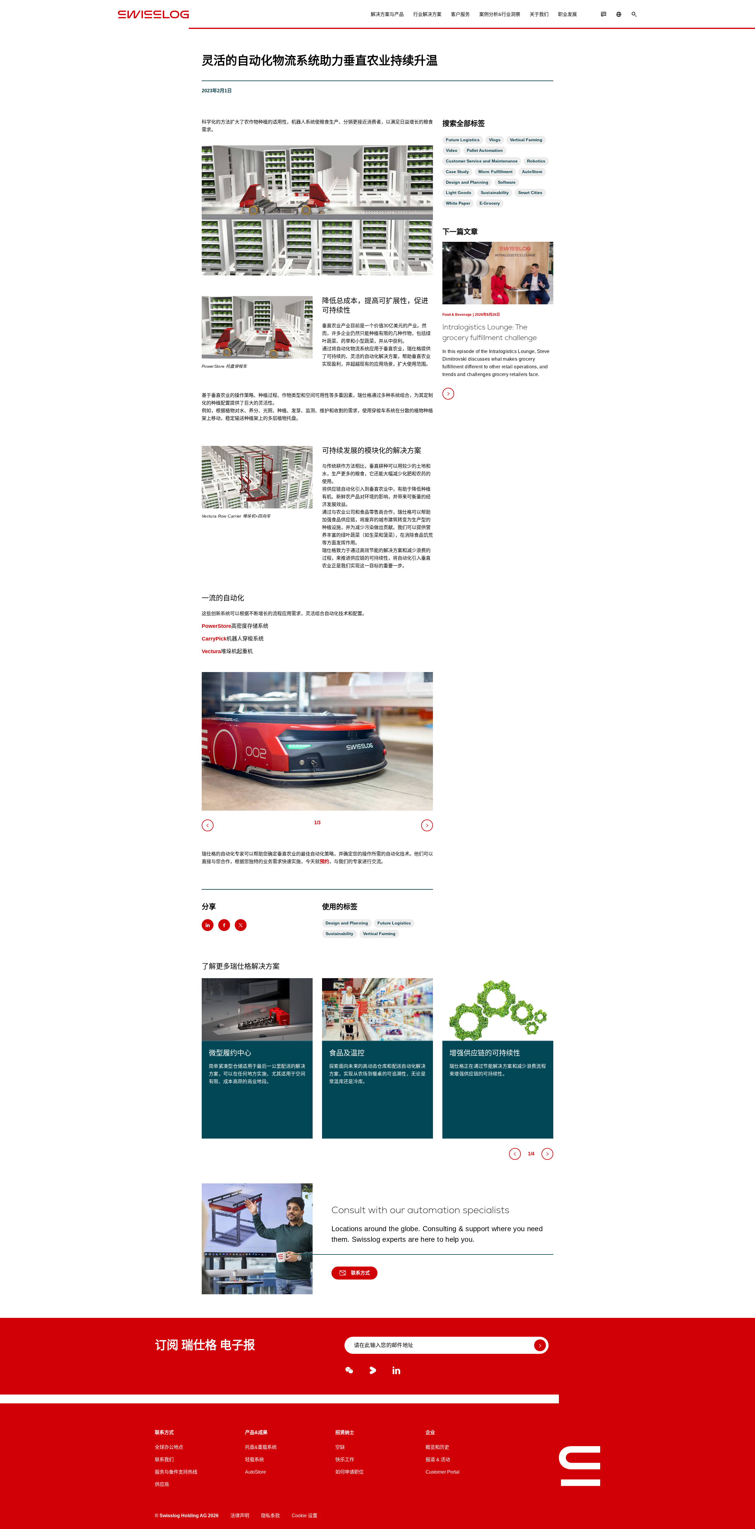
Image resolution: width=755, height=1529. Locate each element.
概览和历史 (437, 1447)
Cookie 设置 (304, 1515)
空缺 (340, 1447)
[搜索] (634, 14)
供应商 (162, 1484)
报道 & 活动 (438, 1459)
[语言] (619, 14)
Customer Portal (442, 1471)
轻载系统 (254, 1459)
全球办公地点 (169, 1447)
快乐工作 (344, 1459)
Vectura (211, 651)
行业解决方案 (427, 14)
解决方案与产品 (387, 14)
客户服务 (460, 14)
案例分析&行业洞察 (499, 14)
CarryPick (214, 639)
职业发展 (567, 14)
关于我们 (539, 14)
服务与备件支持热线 (176, 1471)
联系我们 (164, 1459)
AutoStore (255, 1471)
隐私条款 (270, 1515)
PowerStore (216, 626)
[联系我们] (603, 14)
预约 (324, 861)
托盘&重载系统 (261, 1447)
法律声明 (239, 1515)
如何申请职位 (349, 1471)
